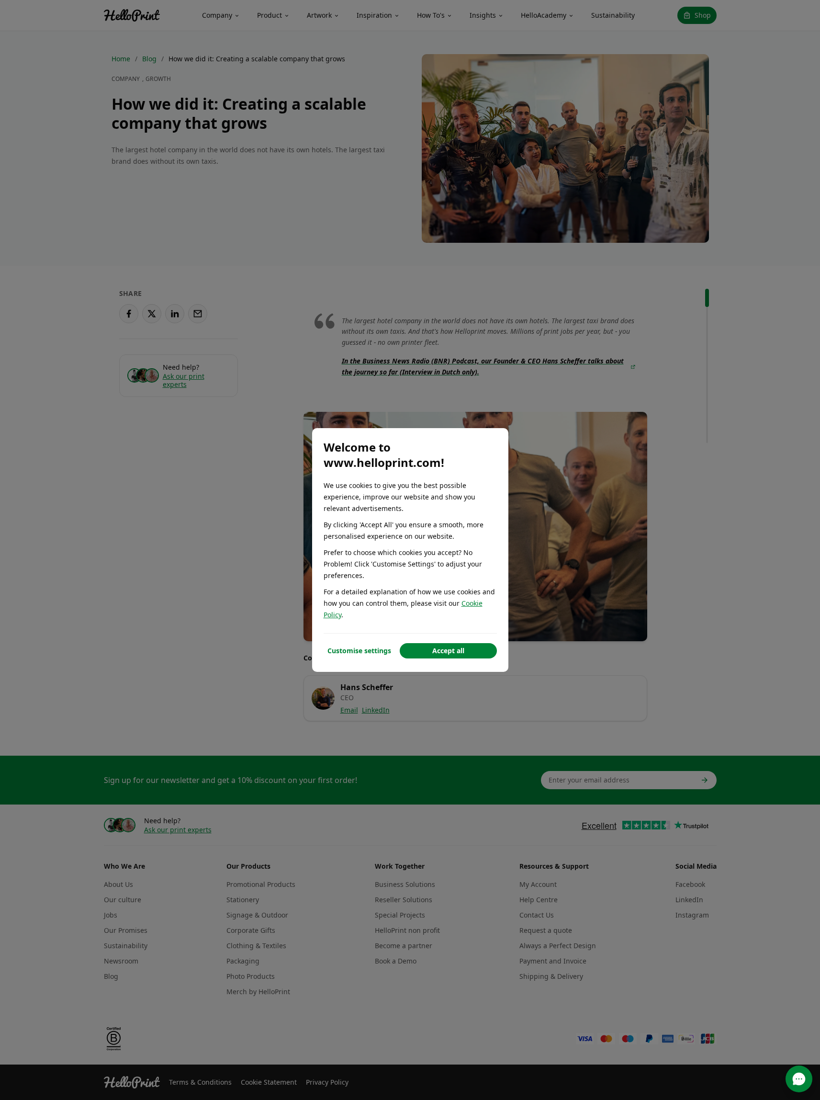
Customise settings (359, 650)
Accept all (448, 650)
